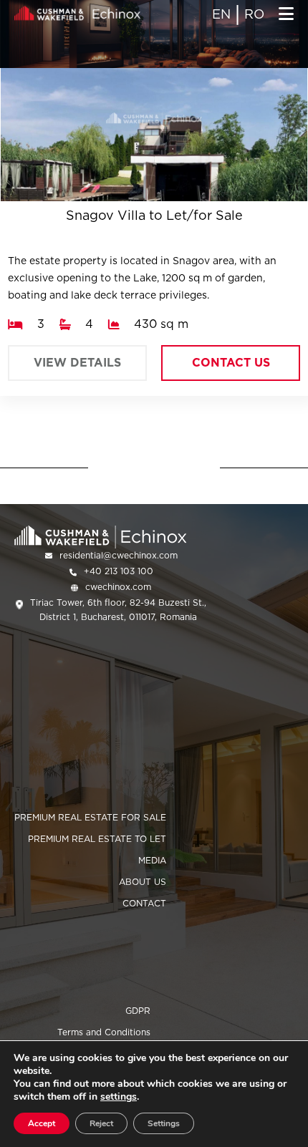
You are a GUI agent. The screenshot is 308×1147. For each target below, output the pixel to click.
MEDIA (152, 860)
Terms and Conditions (103, 1032)
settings (118, 1096)
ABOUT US (142, 881)
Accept (41, 1123)
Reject (101, 1123)
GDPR (137, 1010)
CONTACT (144, 903)
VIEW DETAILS (77, 362)
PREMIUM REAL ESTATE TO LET (97, 838)
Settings (164, 1123)
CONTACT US (231, 362)
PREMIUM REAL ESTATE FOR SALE (90, 817)
